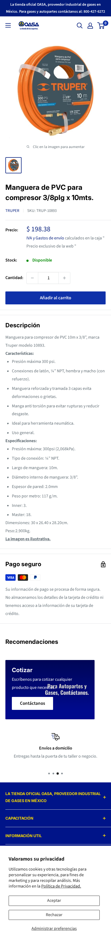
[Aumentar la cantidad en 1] (64, 278)
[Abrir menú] (8, 25)
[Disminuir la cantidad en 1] (32, 278)
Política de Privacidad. (61, 886)
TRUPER (12, 211)
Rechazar (54, 915)
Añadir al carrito (55, 298)
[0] (101, 25)
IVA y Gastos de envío (45, 238)
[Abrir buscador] (80, 26)
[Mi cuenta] (90, 26)
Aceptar (54, 900)
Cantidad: (14, 278)
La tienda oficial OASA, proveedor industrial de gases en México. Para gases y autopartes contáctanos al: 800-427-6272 (55, 8)
